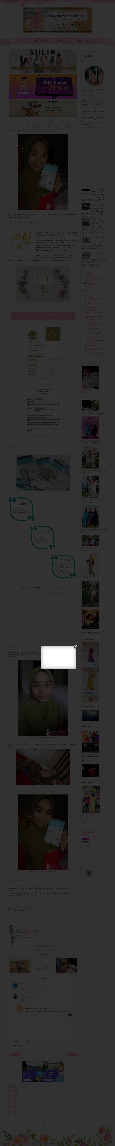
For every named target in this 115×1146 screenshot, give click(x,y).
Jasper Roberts (47, 668)
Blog (51, 668)
